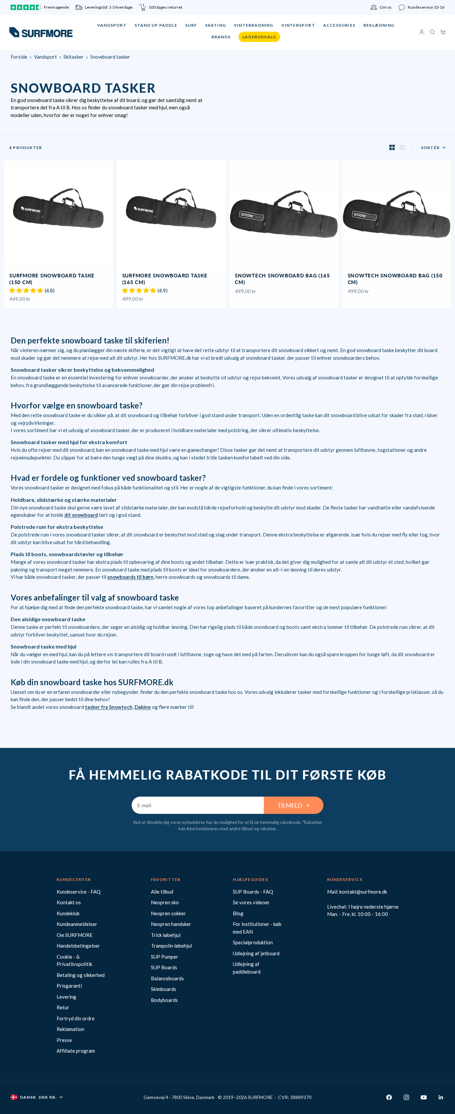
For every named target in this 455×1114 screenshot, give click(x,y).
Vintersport (298, 25)
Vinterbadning (253, 25)
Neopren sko (165, 902)
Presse (64, 1040)
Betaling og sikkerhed (81, 975)
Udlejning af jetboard (256, 953)
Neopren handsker (171, 924)
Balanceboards (167, 978)
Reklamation (70, 1029)
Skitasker (73, 57)
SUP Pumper (164, 957)
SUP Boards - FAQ (253, 892)
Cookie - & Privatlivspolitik (74, 960)
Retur (63, 1007)
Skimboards (163, 989)
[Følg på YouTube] (423, 1097)
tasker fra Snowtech (109, 707)
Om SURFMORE (75, 935)
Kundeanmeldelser (77, 924)
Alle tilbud (162, 892)
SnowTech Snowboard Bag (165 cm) (282, 279)
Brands (221, 36)
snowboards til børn (130, 577)
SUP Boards (164, 967)
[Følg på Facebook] (389, 1097)
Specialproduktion (253, 942)
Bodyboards (164, 1000)
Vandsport (112, 25)
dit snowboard (81, 515)
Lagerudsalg (259, 36)
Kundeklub (68, 913)
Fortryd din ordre (76, 1018)
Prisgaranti (69, 986)
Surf (191, 25)
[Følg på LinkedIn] (441, 1097)
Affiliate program (76, 1051)
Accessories (339, 25)
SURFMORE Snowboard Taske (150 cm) (52, 279)
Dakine (143, 707)
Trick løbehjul (166, 935)
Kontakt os (69, 902)
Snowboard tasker (110, 57)
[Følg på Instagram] (406, 1097)
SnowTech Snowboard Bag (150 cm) (395, 279)
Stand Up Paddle (156, 25)
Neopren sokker (168, 913)
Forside (19, 57)
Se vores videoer (251, 902)
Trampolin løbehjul (171, 946)
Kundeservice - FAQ (79, 892)
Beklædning (378, 25)
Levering (66, 997)
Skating (215, 25)
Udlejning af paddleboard (246, 968)
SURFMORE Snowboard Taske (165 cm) (165, 279)
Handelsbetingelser (78, 946)
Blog (238, 913)
